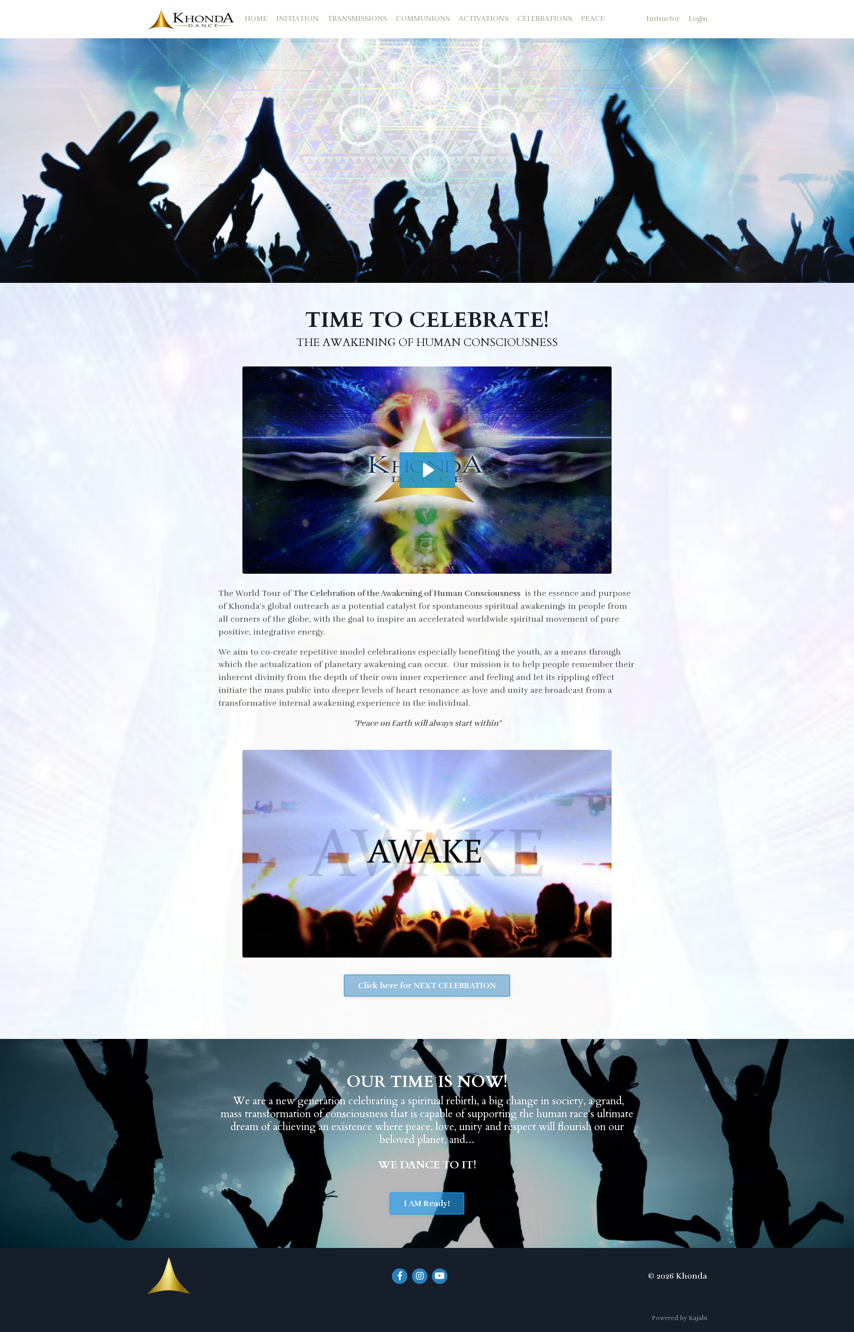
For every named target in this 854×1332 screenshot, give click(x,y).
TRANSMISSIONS (357, 18)
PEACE (592, 18)
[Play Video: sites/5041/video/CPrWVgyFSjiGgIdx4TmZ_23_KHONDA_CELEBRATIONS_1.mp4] (427, 470)
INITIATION (297, 18)
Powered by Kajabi (679, 1318)
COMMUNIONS (423, 18)
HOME (256, 18)
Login (698, 18)
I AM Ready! (427, 1203)
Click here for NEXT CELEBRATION (427, 985)
